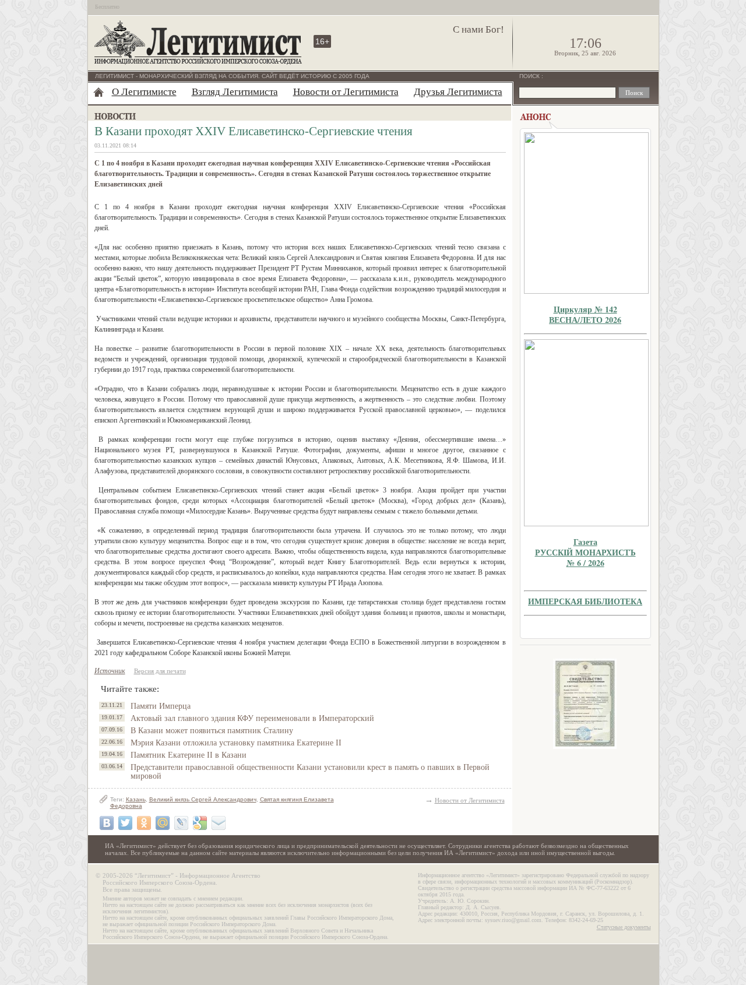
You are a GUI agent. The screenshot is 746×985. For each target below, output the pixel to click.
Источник (109, 671)
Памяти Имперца (161, 706)
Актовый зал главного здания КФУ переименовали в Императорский (252, 718)
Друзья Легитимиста (458, 91)
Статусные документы (624, 927)
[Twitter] (125, 823)
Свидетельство (585, 704)
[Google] (200, 823)
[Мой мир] (163, 823)
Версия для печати (160, 670)
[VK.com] (107, 823)
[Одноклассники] (144, 823)
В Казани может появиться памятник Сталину (212, 730)
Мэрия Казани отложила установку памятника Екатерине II (236, 742)
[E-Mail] (219, 823)
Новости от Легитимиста (346, 91)
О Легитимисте (144, 91)
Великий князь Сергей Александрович (202, 799)
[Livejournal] (181, 823)
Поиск (530, 76)
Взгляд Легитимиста (235, 91)
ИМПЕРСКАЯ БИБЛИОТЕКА (585, 601)
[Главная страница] (98, 92)
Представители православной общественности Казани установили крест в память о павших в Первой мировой (310, 771)
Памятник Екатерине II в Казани (189, 755)
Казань (136, 799)
